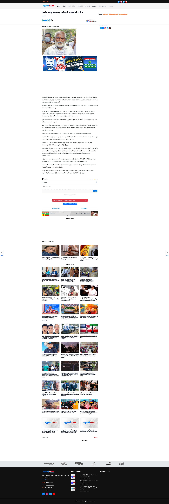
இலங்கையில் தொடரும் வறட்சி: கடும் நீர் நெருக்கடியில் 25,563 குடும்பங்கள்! (89, 317)
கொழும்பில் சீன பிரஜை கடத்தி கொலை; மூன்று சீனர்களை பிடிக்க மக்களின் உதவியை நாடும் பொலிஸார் (50, 337)
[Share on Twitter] (47, 20)
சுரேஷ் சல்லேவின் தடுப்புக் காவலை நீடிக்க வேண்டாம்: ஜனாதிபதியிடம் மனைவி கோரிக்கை (68, 299)
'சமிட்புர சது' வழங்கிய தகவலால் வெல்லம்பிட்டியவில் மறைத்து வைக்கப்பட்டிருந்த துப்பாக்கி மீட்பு (68, 280)
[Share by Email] (52, 20)
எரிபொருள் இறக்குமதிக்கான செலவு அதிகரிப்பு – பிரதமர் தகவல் (88, 393)
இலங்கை (59, 6)
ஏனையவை (110, 6)
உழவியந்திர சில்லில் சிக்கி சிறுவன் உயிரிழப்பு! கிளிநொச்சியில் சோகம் (49, 355)
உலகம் (69, 6)
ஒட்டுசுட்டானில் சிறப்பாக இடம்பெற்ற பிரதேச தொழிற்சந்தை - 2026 (68, 412)
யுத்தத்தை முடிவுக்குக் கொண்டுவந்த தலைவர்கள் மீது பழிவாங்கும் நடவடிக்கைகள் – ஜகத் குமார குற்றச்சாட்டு (50, 318)
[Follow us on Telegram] (101, 28)
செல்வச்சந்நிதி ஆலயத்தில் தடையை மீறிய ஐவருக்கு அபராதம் (69, 258)
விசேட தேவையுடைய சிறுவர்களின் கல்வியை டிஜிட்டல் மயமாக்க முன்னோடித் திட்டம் (50, 280)
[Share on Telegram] (49, 20)
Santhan (43, 15)
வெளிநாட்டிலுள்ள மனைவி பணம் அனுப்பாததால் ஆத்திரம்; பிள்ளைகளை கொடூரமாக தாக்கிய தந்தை (88, 413)
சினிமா (73, 6)
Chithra (44, 26)
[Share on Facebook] (45, 20)
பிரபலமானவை (84, 208)
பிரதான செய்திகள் (123, 14)
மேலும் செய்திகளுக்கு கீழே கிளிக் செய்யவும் (64, 200)
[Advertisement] (70, 85)
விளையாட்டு (87, 6)
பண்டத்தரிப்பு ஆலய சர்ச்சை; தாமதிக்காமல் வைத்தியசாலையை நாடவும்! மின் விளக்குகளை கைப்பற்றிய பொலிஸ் (50, 375)
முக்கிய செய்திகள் (56, 208)
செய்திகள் (105, 14)
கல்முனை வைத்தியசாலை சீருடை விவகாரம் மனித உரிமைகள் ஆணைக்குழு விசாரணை (70, 394)
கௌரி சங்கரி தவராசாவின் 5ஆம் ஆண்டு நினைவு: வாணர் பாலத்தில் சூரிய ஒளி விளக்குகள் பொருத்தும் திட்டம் (70, 317)
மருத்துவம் (94, 6)
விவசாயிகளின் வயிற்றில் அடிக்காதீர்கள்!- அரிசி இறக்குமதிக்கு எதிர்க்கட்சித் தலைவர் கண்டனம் (88, 299)
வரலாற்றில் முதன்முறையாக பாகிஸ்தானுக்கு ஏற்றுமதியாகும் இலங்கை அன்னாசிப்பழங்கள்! (87, 280)
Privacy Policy (45, 479)
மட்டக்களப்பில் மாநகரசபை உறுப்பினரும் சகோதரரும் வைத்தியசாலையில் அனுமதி (50, 412)
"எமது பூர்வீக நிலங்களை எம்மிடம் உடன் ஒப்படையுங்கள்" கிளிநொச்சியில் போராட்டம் (50, 394)
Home (100, 14)
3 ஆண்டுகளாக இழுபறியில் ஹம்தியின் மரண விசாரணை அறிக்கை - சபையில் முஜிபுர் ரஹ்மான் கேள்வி (69, 374)
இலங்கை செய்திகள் (113, 14)
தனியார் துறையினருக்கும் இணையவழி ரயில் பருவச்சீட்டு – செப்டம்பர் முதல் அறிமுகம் (69, 337)
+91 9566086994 (49, 487)
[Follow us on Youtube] (110, 28)
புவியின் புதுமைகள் (102, 6)
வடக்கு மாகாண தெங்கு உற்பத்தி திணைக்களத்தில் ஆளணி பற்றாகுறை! (88, 430)
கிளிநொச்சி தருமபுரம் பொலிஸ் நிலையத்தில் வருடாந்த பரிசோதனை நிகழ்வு (88, 374)
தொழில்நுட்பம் (80, 6)
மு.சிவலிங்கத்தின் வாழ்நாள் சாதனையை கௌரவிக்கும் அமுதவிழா (50, 258)
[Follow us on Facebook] (103, 28)
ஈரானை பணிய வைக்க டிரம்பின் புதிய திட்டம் (88, 336)
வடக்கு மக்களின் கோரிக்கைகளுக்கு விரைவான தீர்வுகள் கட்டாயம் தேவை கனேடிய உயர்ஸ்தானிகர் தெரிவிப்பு (69, 431)
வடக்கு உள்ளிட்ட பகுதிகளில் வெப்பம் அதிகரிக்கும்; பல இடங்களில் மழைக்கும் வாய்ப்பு (89, 259)
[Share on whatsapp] (43, 20)
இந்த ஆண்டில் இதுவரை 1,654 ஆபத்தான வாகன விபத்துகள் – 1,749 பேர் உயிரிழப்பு (50, 299)
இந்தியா (64, 6)
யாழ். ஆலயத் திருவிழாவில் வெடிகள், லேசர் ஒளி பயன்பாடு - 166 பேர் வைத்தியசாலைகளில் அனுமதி (50, 431)
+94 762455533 (50, 485)
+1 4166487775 (49, 482)
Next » (95, 437)
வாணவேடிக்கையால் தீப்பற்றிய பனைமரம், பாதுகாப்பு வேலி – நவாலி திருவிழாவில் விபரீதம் (70, 356)
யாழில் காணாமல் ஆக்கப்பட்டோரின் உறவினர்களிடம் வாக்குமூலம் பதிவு (88, 355)
